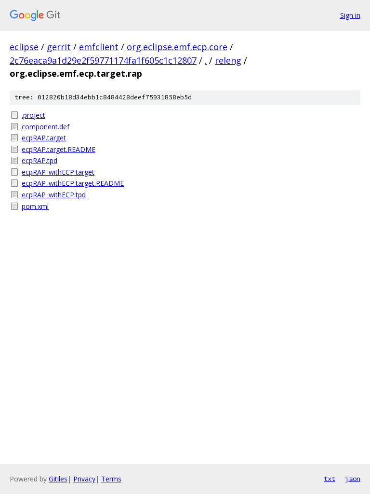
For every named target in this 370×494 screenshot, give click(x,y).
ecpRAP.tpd (39, 160)
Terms (111, 478)
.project (33, 115)
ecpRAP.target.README (58, 149)
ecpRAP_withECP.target (58, 172)
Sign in (350, 15)
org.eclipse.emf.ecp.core (177, 47)
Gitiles (58, 478)
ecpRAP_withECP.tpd (54, 194)
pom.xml (35, 206)
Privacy (84, 478)
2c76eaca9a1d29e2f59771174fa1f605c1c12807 (103, 60)
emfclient (99, 47)
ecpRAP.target (44, 137)
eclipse (24, 47)
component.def (45, 126)
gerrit (59, 47)
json (352, 478)
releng (228, 60)
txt (329, 478)
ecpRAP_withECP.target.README (73, 183)
